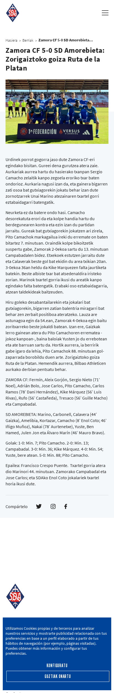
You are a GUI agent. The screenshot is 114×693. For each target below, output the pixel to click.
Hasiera (11, 40)
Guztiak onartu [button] (58, 676)
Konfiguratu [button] (56, 666)
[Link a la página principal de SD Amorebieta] (13, 13)
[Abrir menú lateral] (105, 12)
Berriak (27, 40)
